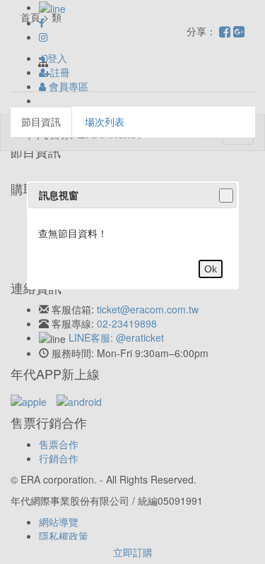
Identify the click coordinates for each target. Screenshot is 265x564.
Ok (210, 269)
